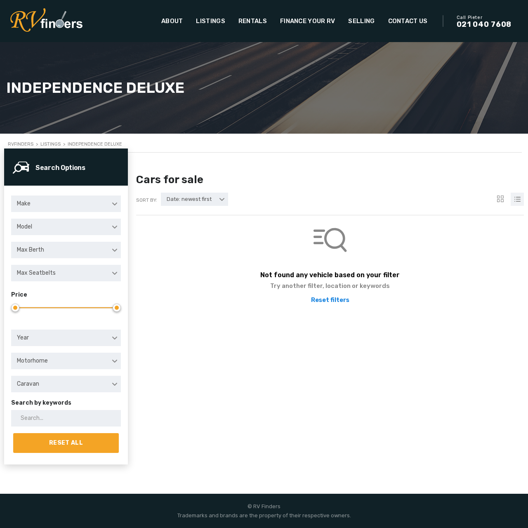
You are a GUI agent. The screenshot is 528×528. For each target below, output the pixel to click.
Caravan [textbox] (28, 383)
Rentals (252, 21)
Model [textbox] (24, 226)
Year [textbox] (23, 337)
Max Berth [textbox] (30, 249)
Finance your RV (307, 21)
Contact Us (408, 21)
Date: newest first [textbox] (189, 199)
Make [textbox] (24, 203)
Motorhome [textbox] (32, 360)
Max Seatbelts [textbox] (36, 272)
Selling (361, 21)
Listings (210, 21)
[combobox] (66, 204)
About (172, 21)
